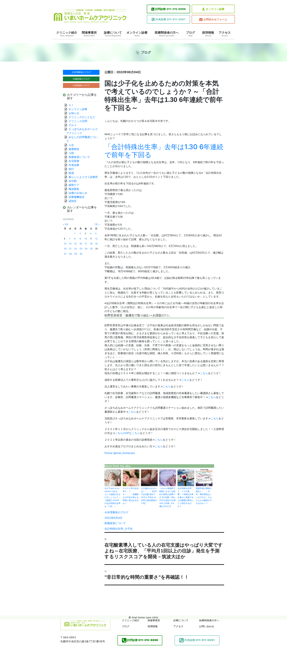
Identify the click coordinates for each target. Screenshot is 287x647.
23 (81, 248)
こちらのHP (122, 433)
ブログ (190, 34)
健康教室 (74, 149)
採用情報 (208, 34)
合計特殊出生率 (113, 528)
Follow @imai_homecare (119, 453)
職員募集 (74, 189)
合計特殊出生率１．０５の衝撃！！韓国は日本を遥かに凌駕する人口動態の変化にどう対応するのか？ (185, 497)
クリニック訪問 (78, 121)
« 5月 (65, 224)
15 (75, 243)
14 (70, 243)
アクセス (225, 34)
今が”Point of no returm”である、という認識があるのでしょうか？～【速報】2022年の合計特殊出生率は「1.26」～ (112, 497)
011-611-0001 (170, 19)
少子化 (129, 528)
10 (86, 238)
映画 (71, 173)
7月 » (96, 224)
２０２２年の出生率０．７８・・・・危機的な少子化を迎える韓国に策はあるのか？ (131, 495)
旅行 (71, 169)
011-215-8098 (170, 9)
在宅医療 (74, 161)
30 (81, 254)
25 (91, 248)
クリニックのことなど (82, 117)
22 (75, 248)
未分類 (73, 181)
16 (81, 243)
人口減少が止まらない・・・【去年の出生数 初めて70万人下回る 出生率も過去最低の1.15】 (149, 495)
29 (75, 254)
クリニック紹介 (66, 34)
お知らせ (74, 113)
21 (70, 248)
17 (86, 243)
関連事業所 (89, 34)
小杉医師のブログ (81, 85)
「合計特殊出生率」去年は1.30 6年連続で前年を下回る (163, 151)
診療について (113, 34)
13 (65, 243)
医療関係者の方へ (167, 34)
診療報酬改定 (77, 197)
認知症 (73, 201)
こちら (204, 373)
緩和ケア (75, 185)
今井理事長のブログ (116, 512)
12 (96, 238)
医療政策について (115, 523)
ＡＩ (71, 105)
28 (70, 254)
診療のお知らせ (78, 193)
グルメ (73, 125)
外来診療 (74, 165)
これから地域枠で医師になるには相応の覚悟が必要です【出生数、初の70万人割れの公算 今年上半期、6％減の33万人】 (167, 497)
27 (65, 254)
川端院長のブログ (81, 78)
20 (65, 248)
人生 (71, 145)
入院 (71, 153)
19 (96, 243)
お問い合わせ (206, 626)
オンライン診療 (215, 9)
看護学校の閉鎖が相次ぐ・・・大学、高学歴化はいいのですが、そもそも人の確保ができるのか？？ (204, 495)
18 (91, 243)
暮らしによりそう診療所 (83, 177)
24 (86, 248)
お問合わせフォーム (215, 19)
